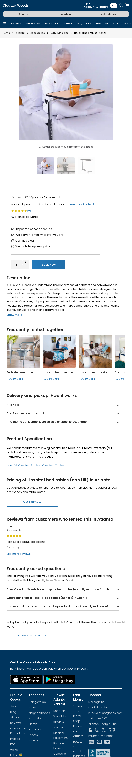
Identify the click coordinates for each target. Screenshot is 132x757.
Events (33, 735)
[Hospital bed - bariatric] (95, 351)
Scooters (16, 23)
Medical (67, 23)
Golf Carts (102, 23)
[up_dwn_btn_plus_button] (25, 262)
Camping (59, 754)
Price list (15, 739)
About (14, 706)
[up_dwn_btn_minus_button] (25, 267)
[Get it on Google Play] (59, 679)
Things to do (37, 702)
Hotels (33, 724)
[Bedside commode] (23, 351)
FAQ (12, 744)
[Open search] (121, 5)
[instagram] (97, 730)
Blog (13, 712)
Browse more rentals (32, 635)
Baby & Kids (51, 23)
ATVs (115, 23)
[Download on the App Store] (26, 679)
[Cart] (127, 5)
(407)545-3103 (98, 718)
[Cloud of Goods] (16, 5)
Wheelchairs (33, 23)
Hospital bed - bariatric (95, 372)
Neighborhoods (39, 713)
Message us (96, 702)
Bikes (89, 23)
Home (6, 33)
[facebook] (90, 730)
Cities (32, 707)
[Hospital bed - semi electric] (59, 351)
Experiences (37, 730)
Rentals (24, 14)
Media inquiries (98, 707)
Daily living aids (59, 33)
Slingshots (60, 727)
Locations (66, 14)
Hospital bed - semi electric (62, 372)
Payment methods (100, 736)
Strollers (58, 722)
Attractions (36, 718)
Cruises (34, 741)
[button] (26, 94)
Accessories (37, 33)
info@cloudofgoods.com (105, 713)
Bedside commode (20, 372)
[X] (104, 730)
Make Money (108, 14)
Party (79, 23)
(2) (29, 211)
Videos (15, 717)
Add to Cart (15, 379)
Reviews (15, 723)
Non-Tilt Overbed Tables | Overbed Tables (35, 465)
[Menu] (5, 23)
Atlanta (20, 33)
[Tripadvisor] (112, 730)
